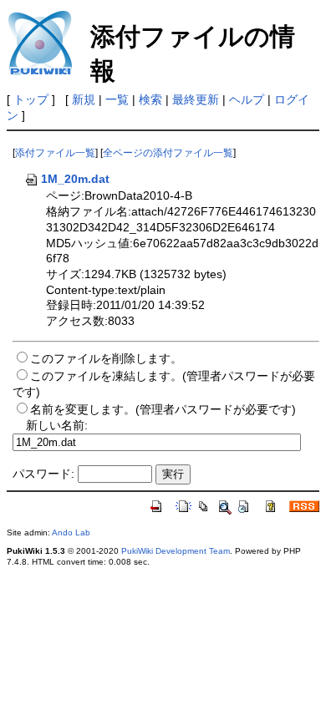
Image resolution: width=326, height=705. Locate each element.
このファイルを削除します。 (106, 358)
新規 (83, 99)
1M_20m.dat (75, 178)
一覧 (117, 99)
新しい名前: (57, 425)
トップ (30, 99)
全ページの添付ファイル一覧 (168, 153)
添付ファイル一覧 (55, 153)
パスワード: (43, 473)
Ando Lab (71, 532)
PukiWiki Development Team (175, 550)
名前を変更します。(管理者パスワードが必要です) (163, 409)
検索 (150, 99)
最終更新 (195, 99)
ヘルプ (246, 99)
